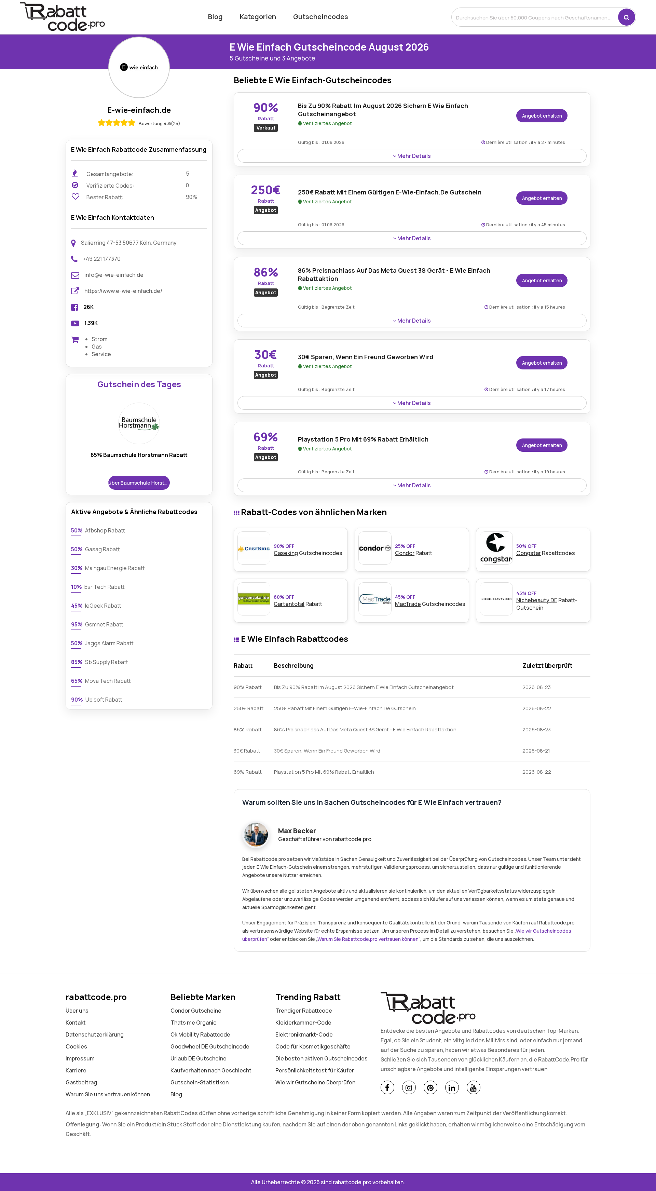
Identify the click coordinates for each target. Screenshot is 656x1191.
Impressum (80, 1058)
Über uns (77, 1010)
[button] (626, 17)
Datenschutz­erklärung (95, 1034)
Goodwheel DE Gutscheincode (209, 1046)
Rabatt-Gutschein (546, 600)
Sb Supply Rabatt (99, 662)
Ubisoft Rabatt (96, 699)
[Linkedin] (452, 1087)
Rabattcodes (545, 550)
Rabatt (413, 550)
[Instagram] (409, 1087)
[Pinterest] (430, 1087)
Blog (215, 16)
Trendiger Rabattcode (303, 1010)
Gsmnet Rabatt (97, 624)
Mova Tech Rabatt (101, 681)
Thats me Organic (193, 1022)
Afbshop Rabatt (98, 530)
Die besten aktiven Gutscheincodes (321, 1058)
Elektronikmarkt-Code (304, 1034)
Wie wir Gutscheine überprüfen (315, 1082)
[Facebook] (387, 1087)
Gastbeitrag (81, 1082)
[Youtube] (473, 1087)
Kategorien (258, 16)
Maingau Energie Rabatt (108, 568)
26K (88, 307)
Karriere (76, 1070)
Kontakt (76, 1022)
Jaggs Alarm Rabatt (102, 643)
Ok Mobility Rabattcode (200, 1034)
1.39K (91, 323)
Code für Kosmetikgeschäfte (313, 1046)
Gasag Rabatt (95, 549)
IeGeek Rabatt (96, 605)
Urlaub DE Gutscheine (198, 1058)
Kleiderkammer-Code (303, 1022)
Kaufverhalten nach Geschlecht (210, 1070)
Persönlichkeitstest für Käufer (314, 1070)
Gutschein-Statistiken (199, 1082)
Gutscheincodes (320, 16)
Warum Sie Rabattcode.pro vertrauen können (368, 939)
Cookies (76, 1046)
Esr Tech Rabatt (98, 587)
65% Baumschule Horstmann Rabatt (139, 455)
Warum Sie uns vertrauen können (108, 1094)
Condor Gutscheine (195, 1010)
